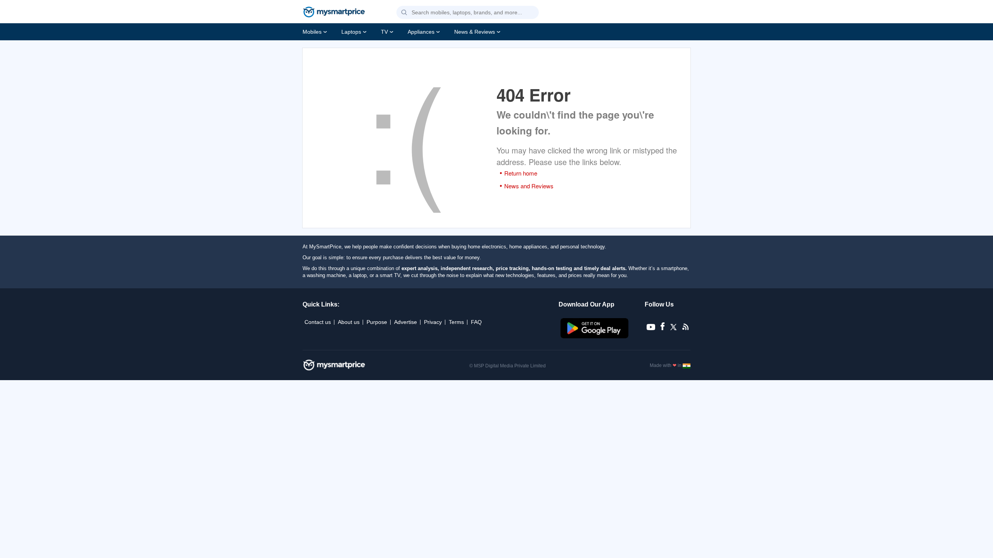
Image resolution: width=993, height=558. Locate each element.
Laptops (351, 32)
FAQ (476, 322)
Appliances (421, 32)
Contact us (317, 322)
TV (384, 32)
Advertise (405, 322)
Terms (456, 322)
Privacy (433, 322)
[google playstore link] (595, 336)
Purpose (377, 322)
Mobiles (312, 32)
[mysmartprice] (334, 13)
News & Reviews (474, 32)
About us (349, 322)
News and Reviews (529, 186)
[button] (404, 13)
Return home (520, 173)
